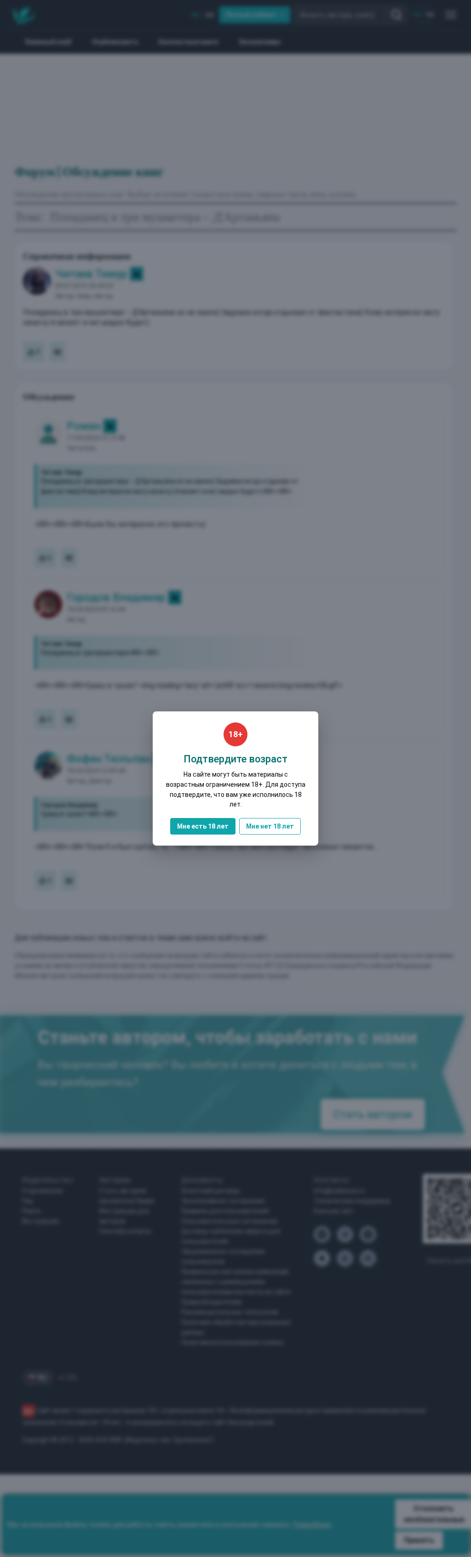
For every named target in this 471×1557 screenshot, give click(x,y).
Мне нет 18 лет (270, 826)
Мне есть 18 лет (203, 826)
